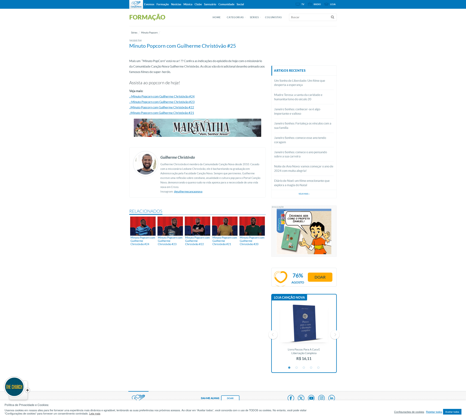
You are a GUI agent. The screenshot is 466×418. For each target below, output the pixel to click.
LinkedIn (332, 398)
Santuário (210, 4)
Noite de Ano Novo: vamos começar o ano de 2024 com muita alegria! (303, 168)
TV (302, 4)
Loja (333, 4)
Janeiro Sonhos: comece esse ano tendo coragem (300, 140)
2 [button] (296, 368)
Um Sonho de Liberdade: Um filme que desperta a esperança (299, 83)
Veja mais (304, 194)
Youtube (311, 398)
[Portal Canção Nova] (136, 4)
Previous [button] (273, 334)
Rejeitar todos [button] (434, 411)
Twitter (301, 398)
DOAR (230, 398)
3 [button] (304, 368)
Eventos (149, 4)
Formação (163, 4)
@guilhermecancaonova (188, 191)
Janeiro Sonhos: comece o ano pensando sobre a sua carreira (300, 154)
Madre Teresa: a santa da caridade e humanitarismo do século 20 (298, 97)
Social (240, 4)
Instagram (321, 398)
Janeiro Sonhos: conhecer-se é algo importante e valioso (297, 111)
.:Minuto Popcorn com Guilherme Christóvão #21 (161, 112)
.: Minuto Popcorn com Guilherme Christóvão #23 (162, 102)
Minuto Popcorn (149, 32)
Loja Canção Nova (289, 297)
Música (187, 4)
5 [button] (318, 368)
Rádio (317, 4)
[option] (304, 334)
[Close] (27, 390)
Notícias (176, 4)
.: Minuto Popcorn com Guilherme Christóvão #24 (162, 96)
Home (217, 17)
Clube (198, 4)
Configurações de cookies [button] (409, 411)
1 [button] (289, 368)
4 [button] (311, 368)
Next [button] (334, 334)
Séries (134, 32)
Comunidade (226, 4)
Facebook (291, 398)
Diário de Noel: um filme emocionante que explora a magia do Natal (302, 183)
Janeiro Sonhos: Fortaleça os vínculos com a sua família (302, 125)
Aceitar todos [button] (452, 411)
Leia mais (94, 413)
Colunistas (273, 17)
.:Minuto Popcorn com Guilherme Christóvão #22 (161, 107)
